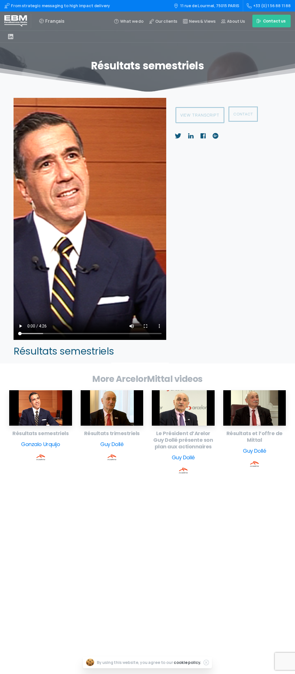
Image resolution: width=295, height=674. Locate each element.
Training (137, 542)
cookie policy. (187, 662)
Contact (243, 114)
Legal (134, 597)
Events (135, 561)
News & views (142, 588)
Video (134, 552)
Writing (136, 533)
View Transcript (200, 115)
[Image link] (40, 407)
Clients (136, 579)
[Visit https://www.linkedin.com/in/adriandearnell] (11, 36)
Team (134, 570)
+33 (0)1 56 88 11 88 (272, 5)
